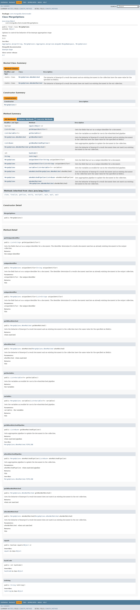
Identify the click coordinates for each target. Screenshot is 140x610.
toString (32, 156)
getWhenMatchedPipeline (38, 143)
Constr (22, 9)
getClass (22, 195)
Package (12, 2)
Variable (12, 133)
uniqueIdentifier (36, 160)
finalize (13, 195)
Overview (4, 2)
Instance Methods (26, 119)
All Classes (5, 6)
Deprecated (32, 2)
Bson (10, 143)
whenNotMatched (35, 181)
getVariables (34, 133)
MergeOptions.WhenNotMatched (30, 83)
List (6, 129)
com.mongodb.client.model (20, 14)
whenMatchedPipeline (37, 177)
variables (33, 167)
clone (6, 195)
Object (11, 29)
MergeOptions (9, 105)
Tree (24, 2)
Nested (10, 9)
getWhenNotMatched (36, 147)
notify (30, 195)
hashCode (32, 153)
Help (44, 2)
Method (29, 9)
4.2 (3, 55)
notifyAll (39, 195)
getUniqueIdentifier (37, 129)
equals (31, 126)
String (11, 129)
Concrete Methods (44, 119)
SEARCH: (113, 6)
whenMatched (34, 171)
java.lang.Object (8, 21)
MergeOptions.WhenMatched (29, 77)
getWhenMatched (35, 137)
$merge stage (7, 49)
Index (40, 2)
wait (46, 195)
